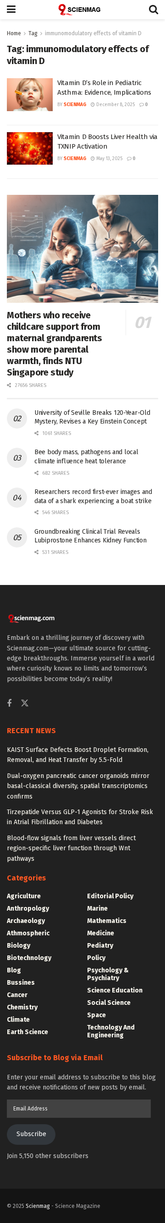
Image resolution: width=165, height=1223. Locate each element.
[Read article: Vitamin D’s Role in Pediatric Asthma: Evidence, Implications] (30, 94)
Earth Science (27, 1032)
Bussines (21, 983)
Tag (33, 33)
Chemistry (22, 1007)
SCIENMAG (75, 104)
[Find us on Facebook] (9, 703)
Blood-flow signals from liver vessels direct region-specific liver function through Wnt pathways (71, 848)
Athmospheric (28, 933)
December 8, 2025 (115, 104)
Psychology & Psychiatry (108, 974)
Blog (14, 970)
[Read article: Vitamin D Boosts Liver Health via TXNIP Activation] (30, 148)
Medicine (100, 933)
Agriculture (24, 896)
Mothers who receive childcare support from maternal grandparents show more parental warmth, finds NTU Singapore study (54, 344)
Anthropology (28, 908)
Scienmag (38, 1206)
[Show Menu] (11, 9)
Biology (18, 945)
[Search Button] (153, 9)
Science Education (115, 990)
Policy (96, 958)
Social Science (109, 1003)
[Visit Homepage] (82, 9)
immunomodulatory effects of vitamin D (93, 33)
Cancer (17, 995)
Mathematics (106, 921)
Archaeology (26, 921)
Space (96, 1015)
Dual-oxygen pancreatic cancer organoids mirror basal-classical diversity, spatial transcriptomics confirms (78, 786)
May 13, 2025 (108, 158)
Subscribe (31, 1134)
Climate (18, 1020)
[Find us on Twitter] (25, 703)
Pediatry (100, 945)
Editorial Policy (110, 896)
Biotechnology (29, 958)
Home (14, 33)
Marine (97, 908)
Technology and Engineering (111, 1031)
